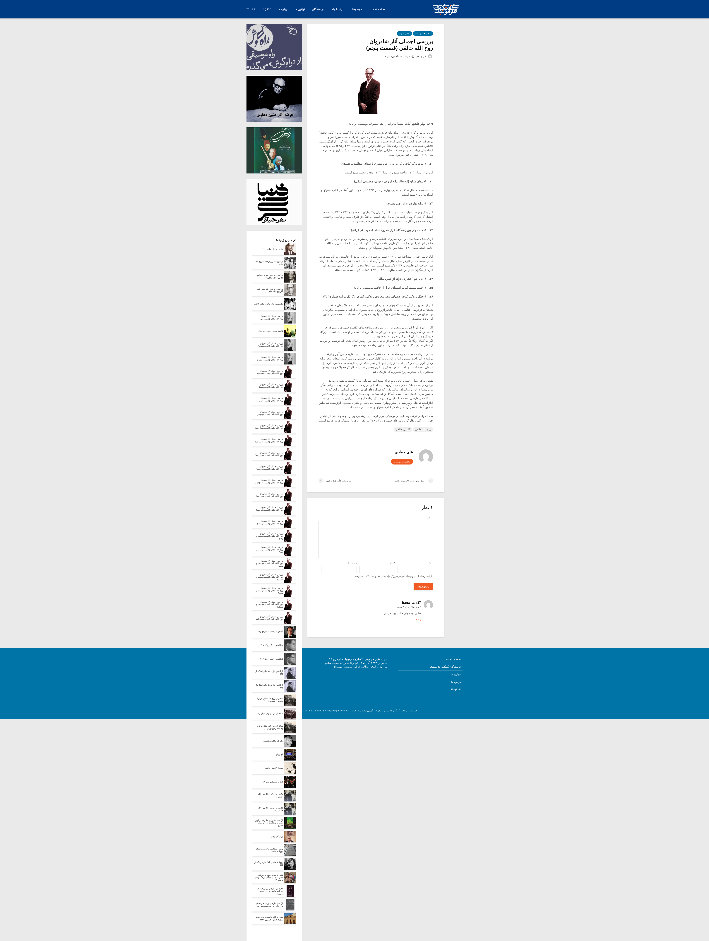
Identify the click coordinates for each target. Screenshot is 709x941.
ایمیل (391, 563)
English (266, 9)
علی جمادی (421, 56)
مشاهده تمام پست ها (402, 462)
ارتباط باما (337, 9)
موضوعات (356, 9)
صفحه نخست (377, 9)
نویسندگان (318, 9)
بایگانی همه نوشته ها (423, 33)
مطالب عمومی (404, 33)
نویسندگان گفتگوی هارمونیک (445, 666)
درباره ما (283, 9)
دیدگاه (430, 518)
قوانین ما (300, 9)
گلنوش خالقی (403, 429)
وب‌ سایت (352, 563)
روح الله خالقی (423, 429)
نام (431, 563)
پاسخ (418, 619)
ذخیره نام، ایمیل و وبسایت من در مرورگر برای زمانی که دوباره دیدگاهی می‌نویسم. (391, 576)
